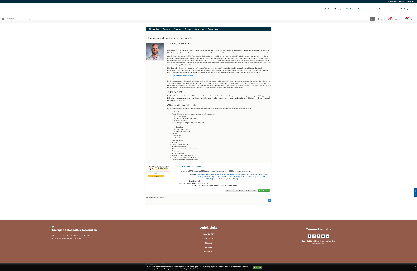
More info (229, 190)
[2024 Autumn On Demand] (159, 168)
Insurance (391, 9)
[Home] (3, 19)
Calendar (177, 29)
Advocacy (337, 9)
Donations (166, 29)
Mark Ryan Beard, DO (206, 174)
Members (379, 9)
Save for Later (239, 190)
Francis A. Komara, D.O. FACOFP (225, 179)
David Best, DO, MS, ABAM (224, 174)
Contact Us (410, 1)
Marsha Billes (240, 174)
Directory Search (214, 29)
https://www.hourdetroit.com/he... (183, 75)
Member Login (392, 1)
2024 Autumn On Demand (190, 167)
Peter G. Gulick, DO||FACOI (250, 177)
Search (188, 29)
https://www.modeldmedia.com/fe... (184, 78)
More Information (199, 269)
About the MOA (208, 234)
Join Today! (208, 238)
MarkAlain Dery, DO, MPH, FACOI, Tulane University (222, 177)
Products (10, 19)
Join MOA (402, 1)
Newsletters (199, 29)
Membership (154, 29)
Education (349, 9)
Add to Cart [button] (264, 190)
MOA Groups (404, 9)
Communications (364, 9)
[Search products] (372, 19)
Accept (258, 267)
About (326, 9)
